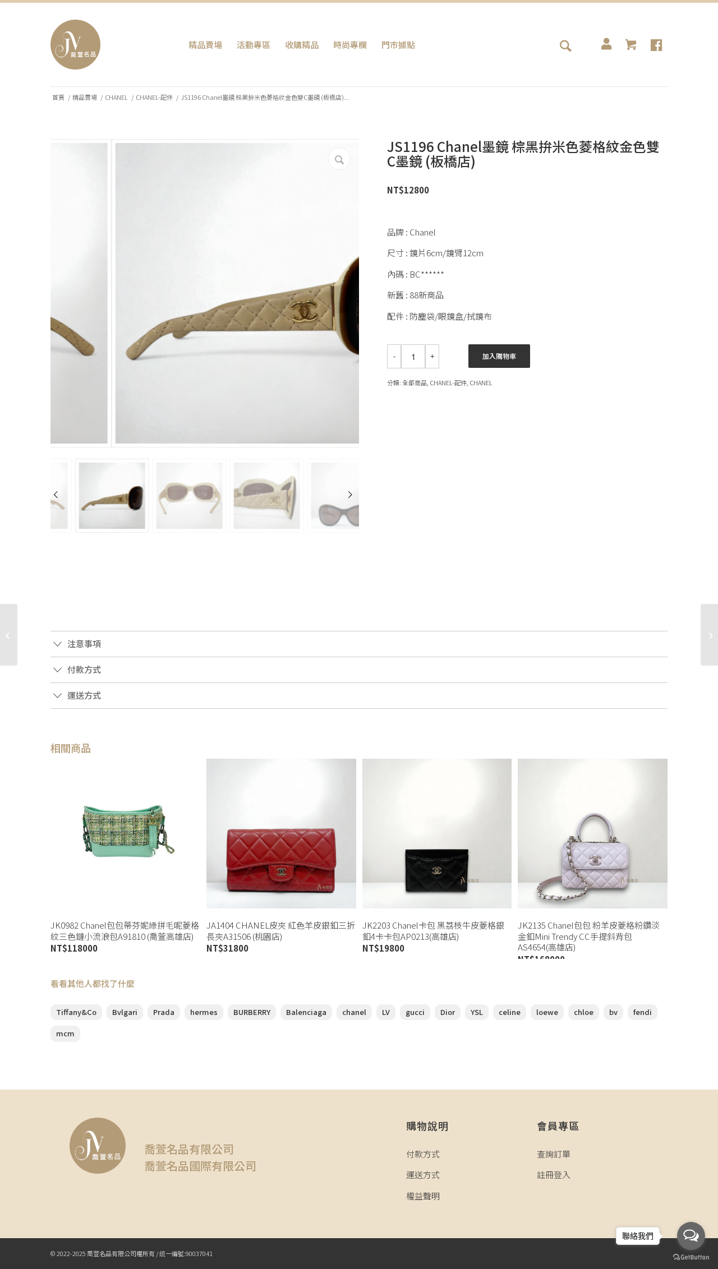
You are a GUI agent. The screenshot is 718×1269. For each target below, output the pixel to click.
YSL (477, 1012)
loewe (547, 1012)
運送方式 (423, 1174)
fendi (642, 1012)
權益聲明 (423, 1196)
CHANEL (116, 97)
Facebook (56, 613)
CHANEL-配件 (154, 97)
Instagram (74, 613)
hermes (204, 1012)
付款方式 (423, 1154)
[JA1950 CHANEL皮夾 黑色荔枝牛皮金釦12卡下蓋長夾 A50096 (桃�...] (709, 635)
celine (510, 1012)
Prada (163, 1012)
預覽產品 (125, 895)
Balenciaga (306, 1012)
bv (613, 1012)
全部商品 (414, 382)
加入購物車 (499, 356)
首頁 (58, 97)
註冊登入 (553, 1174)
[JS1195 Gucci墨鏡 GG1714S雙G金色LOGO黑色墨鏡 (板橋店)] (8, 635)
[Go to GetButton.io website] (691, 1257)
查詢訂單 (553, 1154)
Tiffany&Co (76, 1012)
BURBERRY (251, 1012)
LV (386, 1012)
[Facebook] (656, 44)
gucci (415, 1012)
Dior (447, 1012)
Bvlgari (124, 1012)
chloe (583, 1012)
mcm (65, 1033)
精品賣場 (84, 97)
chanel (354, 1012)
